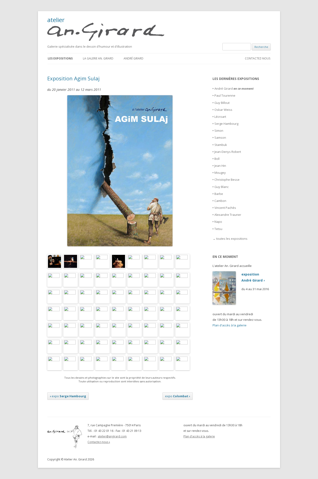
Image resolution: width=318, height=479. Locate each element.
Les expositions (60, 58)
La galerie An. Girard (98, 58)
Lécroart (220, 117)
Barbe (218, 194)
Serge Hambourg (226, 123)
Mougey (220, 173)
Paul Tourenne (224, 95)
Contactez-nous (257, 58)
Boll (217, 159)
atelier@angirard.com (112, 436)
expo (68, 396)
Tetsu (218, 229)
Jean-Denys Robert (227, 152)
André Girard (133, 58)
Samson (220, 137)
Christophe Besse (227, 179)
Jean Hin (220, 166)
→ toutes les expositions (230, 238)
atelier (55, 20)
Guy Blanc (221, 187)
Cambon (220, 201)
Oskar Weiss (223, 110)
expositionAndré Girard (253, 277)
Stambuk (220, 145)
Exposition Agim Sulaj (73, 78)
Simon (218, 130)
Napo (218, 222)
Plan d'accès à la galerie (230, 325)
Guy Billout (222, 103)
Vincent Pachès (225, 208)
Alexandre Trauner (227, 215)
